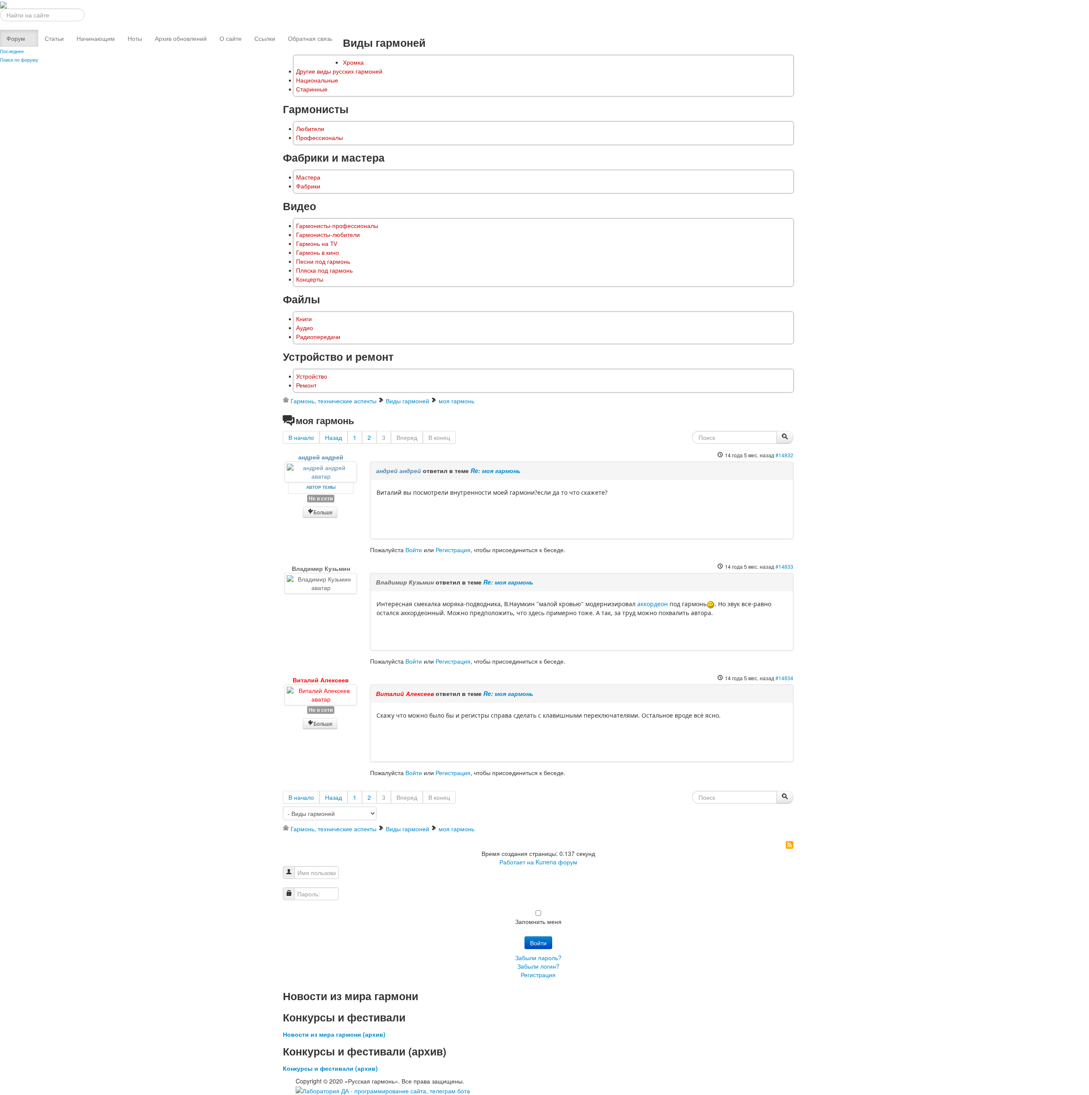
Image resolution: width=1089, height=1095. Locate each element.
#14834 (784, 678)
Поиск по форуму (19, 59)
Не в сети (321, 498)
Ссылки (264, 38)
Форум (15, 38)
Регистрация (453, 549)
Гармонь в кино (317, 252)
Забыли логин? (538, 966)
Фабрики (308, 186)
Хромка (353, 62)
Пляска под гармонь (324, 270)
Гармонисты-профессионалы (337, 226)
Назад (333, 437)
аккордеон (652, 604)
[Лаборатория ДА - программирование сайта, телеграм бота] (383, 1089)
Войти (413, 549)
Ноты (135, 38)
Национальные (317, 80)
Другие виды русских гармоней (339, 71)
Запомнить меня (538, 921)
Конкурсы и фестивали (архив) (330, 1068)
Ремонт (306, 385)
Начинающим (96, 38)
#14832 (784, 455)
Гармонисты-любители (328, 235)
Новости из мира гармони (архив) (334, 1034)
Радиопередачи (318, 337)
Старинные (312, 89)
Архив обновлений (181, 38)
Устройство (311, 376)
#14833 (784, 566)
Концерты (309, 279)
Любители (310, 129)
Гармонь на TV (316, 244)
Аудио (304, 328)
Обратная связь (310, 38)
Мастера (308, 177)
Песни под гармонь (323, 261)
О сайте (231, 38)
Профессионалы (319, 138)
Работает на (516, 862)
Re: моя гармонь (495, 470)
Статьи (54, 38)
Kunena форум (556, 862)
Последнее (12, 51)
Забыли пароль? (538, 957)
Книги (304, 319)
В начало (301, 437)
